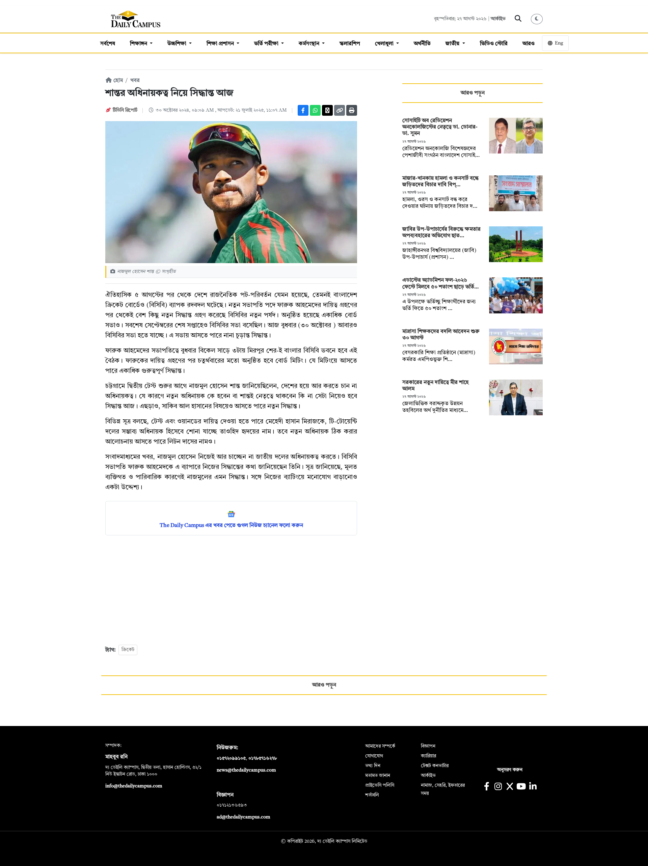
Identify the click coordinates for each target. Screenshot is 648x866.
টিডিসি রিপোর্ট (125, 110)
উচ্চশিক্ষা (177, 44)
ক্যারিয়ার (428, 756)
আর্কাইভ (498, 19)
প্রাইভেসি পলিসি (379, 785)
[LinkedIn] (533, 787)
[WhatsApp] (315, 110)
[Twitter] (327, 110)
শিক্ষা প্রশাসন (221, 44)
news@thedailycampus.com (246, 770)
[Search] (518, 19)
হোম (117, 80)
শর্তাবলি (372, 795)
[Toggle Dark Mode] (537, 19)
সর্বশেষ (107, 44)
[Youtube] (521, 787)
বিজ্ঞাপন (428, 746)
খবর (135, 80)
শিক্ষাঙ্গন (139, 44)
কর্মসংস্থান (310, 44)
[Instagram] (498, 787)
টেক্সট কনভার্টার (435, 765)
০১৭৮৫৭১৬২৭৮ (262, 758)
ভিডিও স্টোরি (494, 44)
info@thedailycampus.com (133, 786)
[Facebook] (303, 110)
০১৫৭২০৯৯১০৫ (231, 758)
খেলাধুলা (385, 44)
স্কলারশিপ (350, 44)
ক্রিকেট (128, 649)
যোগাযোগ (374, 756)
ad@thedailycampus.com (243, 817)
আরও (528, 44)
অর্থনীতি (422, 44)
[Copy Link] (339, 110)
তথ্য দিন (372, 765)
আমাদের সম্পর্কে (380, 746)
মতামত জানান (377, 775)
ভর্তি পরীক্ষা (267, 44)
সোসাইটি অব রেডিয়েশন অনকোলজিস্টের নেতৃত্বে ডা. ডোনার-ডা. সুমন (440, 127)
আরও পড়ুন (473, 93)
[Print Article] (351, 110)
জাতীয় (453, 44)
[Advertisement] (231, 589)
